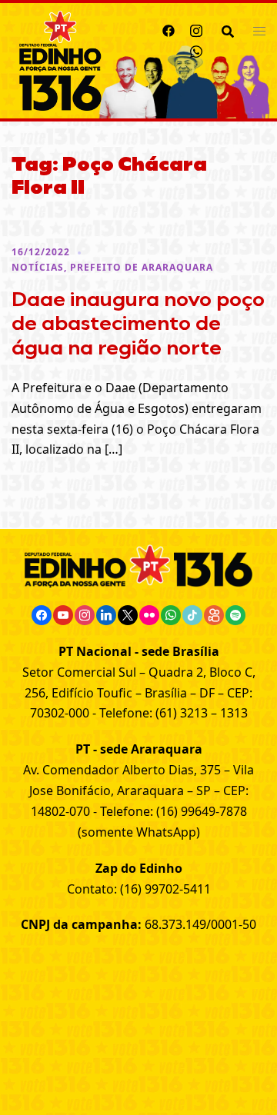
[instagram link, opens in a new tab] (196, 28)
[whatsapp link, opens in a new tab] (196, 49)
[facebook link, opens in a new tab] (168, 28)
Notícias (38, 267)
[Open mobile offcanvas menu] (259, 30)
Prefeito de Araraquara (141, 267)
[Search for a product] (228, 30)
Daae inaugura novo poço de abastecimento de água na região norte (138, 322)
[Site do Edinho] (60, 59)
